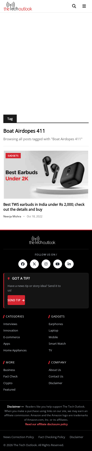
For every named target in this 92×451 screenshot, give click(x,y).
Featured (9, 389)
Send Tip (14, 300)
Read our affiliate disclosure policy (46, 424)
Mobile (53, 337)
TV (50, 350)
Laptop (53, 330)
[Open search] (74, 6)
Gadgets (13, 155)
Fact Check (10, 376)
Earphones (56, 324)
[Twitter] (34, 263)
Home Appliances (15, 350)
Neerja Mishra (12, 216)
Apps (6, 344)
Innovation (10, 330)
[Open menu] (84, 6)
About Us (55, 370)
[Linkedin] (69, 263)
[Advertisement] (46, 61)
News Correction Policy (18, 437)
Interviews (10, 324)
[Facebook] (22, 263)
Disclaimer (55, 383)
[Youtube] (57, 263)
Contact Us (56, 376)
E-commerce (11, 337)
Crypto (8, 383)
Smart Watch (57, 344)
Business (9, 370)
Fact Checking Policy (51, 437)
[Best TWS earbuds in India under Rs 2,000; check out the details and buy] (46, 175)
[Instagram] (46, 263)
